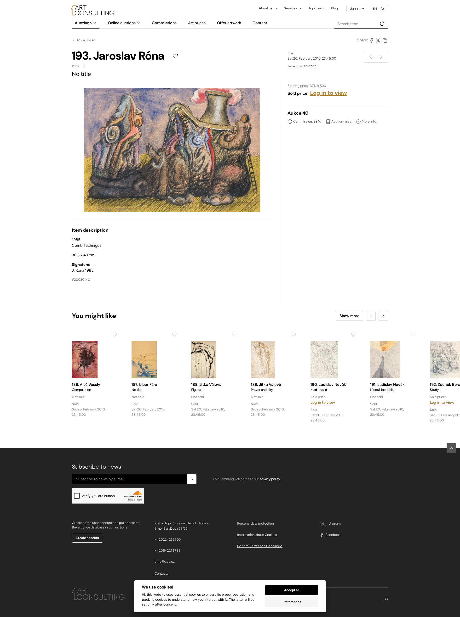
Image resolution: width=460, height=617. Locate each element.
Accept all (291, 590)
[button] (451, 448)
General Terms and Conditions (259, 546)
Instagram (333, 524)
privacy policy (270, 479)
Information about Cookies (257, 535)
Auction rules (341, 121)
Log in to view (328, 92)
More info (369, 121)
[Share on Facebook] (371, 40)
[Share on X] (378, 40)
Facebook (333, 535)
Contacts (161, 574)
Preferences (291, 602)
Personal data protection (255, 524)
